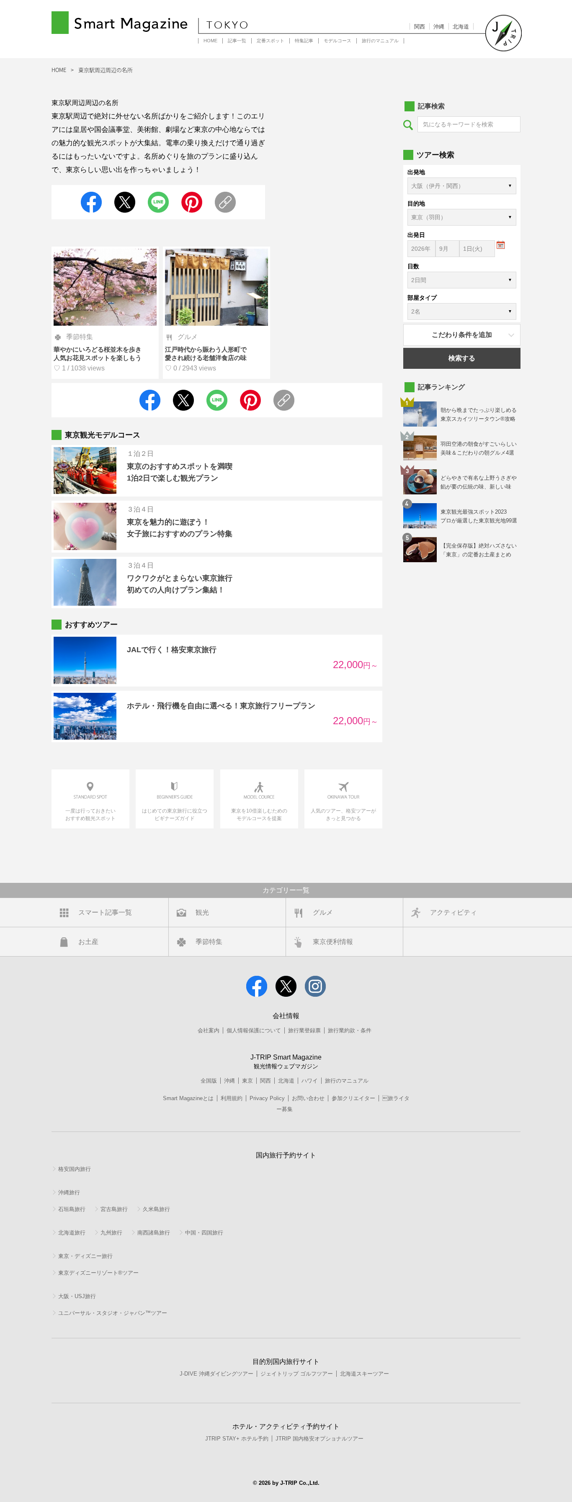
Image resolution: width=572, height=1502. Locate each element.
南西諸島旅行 (153, 1232)
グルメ (323, 912)
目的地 (416, 203)
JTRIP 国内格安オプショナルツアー (319, 1438)
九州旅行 (111, 1232)
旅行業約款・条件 (349, 1030)
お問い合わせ (308, 1098)
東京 (247, 1081)
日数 (413, 266)
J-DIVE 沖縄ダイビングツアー (216, 1374)
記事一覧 (237, 40)
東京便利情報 (333, 941)
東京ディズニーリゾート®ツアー (98, 1273)
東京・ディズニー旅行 (85, 1256)
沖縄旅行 (69, 1192)
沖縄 (438, 26)
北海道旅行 (71, 1232)
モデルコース (337, 40)
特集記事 (304, 40)
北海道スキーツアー (364, 1374)
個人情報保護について (254, 1030)
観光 (202, 912)
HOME (210, 40)
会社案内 (208, 1030)
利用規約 (231, 1098)
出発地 (416, 172)
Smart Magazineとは (188, 1098)
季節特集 (209, 941)
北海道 (461, 26)
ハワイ (309, 1081)
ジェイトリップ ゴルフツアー (296, 1374)
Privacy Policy (267, 1098)
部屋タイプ (422, 297)
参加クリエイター (353, 1098)
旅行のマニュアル (380, 40)
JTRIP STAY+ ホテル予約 (236, 1438)
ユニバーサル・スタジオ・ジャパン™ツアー (112, 1313)
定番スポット (270, 40)
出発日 (416, 234)
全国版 (209, 1081)
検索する (461, 358)
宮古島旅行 (114, 1209)
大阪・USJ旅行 (77, 1296)
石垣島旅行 (71, 1209)
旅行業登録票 (304, 1030)
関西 (419, 26)
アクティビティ (453, 912)
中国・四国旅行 (204, 1232)
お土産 (88, 941)
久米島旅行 (156, 1209)
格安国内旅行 (74, 1169)
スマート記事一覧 (105, 912)
